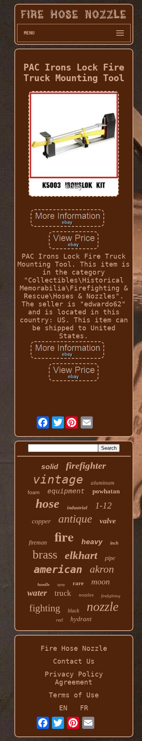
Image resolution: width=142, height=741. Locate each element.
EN (63, 708)
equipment (66, 491)
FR (84, 708)
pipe (110, 558)
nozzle (103, 607)
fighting (44, 608)
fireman (38, 542)
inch (114, 543)
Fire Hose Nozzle (74, 648)
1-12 (103, 505)
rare (78, 583)
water (37, 593)
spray (61, 584)
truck (63, 593)
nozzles (86, 595)
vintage (58, 479)
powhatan (106, 491)
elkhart (81, 555)
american (58, 569)
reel (59, 620)
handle (43, 584)
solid (49, 467)
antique (75, 518)
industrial (77, 507)
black (73, 611)
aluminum (102, 483)
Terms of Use (74, 695)
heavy (92, 542)
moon (100, 581)
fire (64, 536)
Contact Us (74, 661)
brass (45, 554)
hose (47, 503)
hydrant (81, 619)
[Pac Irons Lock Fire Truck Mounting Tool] (73, 144)
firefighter (86, 465)
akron (102, 569)
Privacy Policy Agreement (74, 678)
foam (34, 492)
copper (41, 521)
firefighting (110, 595)
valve (108, 521)
